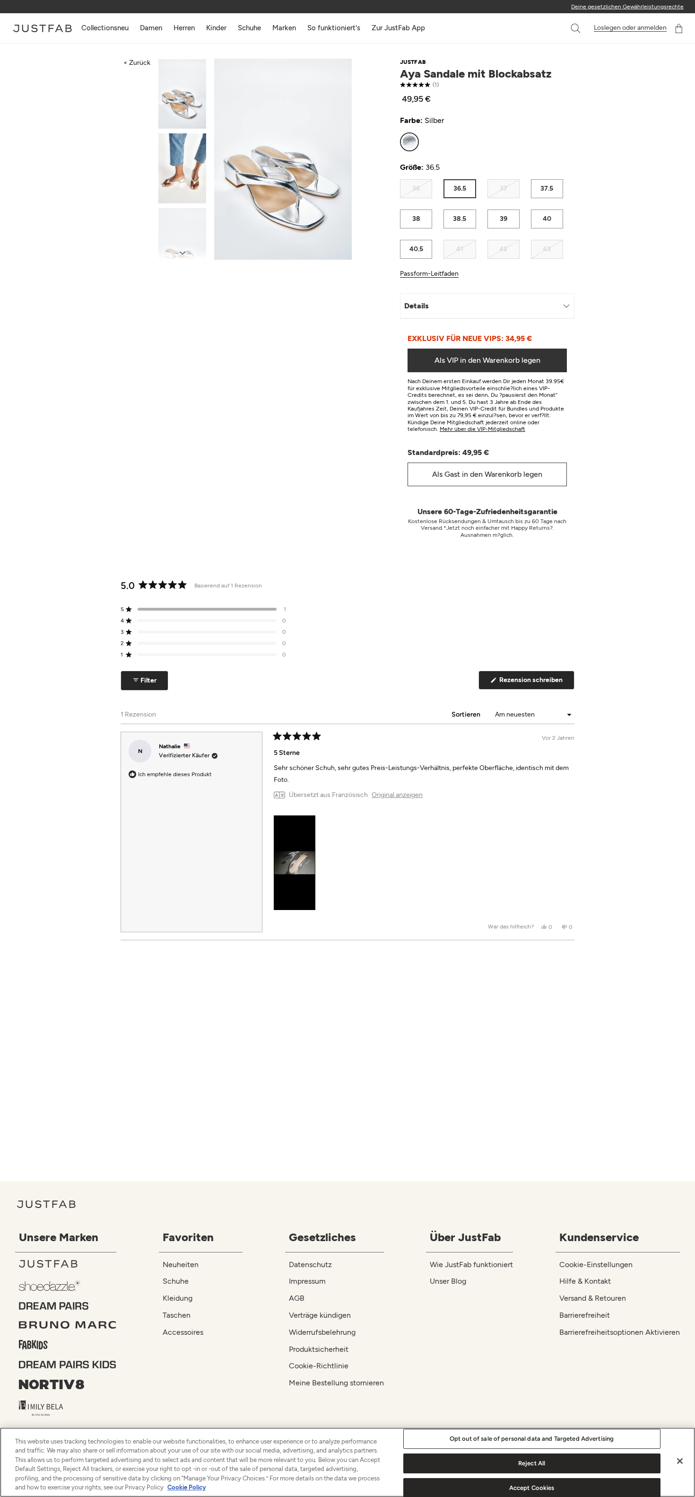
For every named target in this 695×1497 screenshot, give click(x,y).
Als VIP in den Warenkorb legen (487, 360)
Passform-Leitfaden (429, 274)
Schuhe (249, 28)
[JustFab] (67, 1264)
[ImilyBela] (67, 1408)
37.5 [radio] (546, 188)
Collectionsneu (105, 28)
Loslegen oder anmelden (630, 28)
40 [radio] (547, 219)
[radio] (409, 141)
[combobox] (566, 28)
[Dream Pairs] (67, 1306)
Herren (184, 28)
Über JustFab (465, 1237)
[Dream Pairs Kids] (67, 1364)
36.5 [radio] (459, 188)
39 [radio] (503, 219)
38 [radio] (416, 219)
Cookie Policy (186, 1487)
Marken (284, 28)
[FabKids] (67, 1344)
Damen (151, 28)
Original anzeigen (397, 795)
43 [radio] (547, 249)
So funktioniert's (333, 28)
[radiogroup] (481, 141)
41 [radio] (459, 249)
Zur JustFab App (398, 28)
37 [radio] (503, 188)
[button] (576, 28)
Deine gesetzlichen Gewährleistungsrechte (627, 6)
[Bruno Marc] (67, 1325)
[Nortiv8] (67, 1384)
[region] (347, 1462)
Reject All (531, 1463)
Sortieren (467, 714)
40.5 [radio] (416, 249)
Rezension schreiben (536, 682)
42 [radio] (503, 249)
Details (416, 305)
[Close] (679, 1461)
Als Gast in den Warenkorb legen (487, 474)
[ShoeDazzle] (67, 1285)
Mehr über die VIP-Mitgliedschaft (482, 429)
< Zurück (136, 63)
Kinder (216, 28)
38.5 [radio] (459, 219)
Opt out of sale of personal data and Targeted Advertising (532, 1439)
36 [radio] (416, 188)
